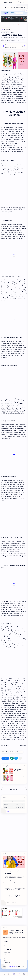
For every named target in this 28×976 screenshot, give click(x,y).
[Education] (13, 7)
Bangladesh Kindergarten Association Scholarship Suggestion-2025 (15, 888)
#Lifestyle (12, 751)
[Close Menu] (24, 13)
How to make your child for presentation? (12, 872)
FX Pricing (16, 24)
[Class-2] (12, 881)
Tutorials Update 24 (9, 2)
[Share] (19, 974)
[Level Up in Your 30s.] (8, 778)
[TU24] (6, 44)
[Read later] (22, 46)
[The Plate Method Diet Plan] (8, 771)
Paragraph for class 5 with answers (14, 902)
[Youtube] (19, 937)
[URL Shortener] (6, 7)
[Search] (18, 2)
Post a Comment (14, 789)
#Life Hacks (4, 751)
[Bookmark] (21, 2)
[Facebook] (5, 937)
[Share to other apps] (20, 758)
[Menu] (14, 974)
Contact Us (5, 13)
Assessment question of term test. (14, 883)
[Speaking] (17, 870)
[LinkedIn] (23, 937)
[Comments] (24, 974)
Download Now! (19, 12)
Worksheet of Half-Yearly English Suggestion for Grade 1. (13, 895)
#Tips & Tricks (19, 751)
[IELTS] (25, 7)
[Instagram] (10, 937)
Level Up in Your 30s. (19, 777)
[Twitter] (14, 937)
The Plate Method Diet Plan (14, 113)
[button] (23, 2)
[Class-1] (11, 893)
